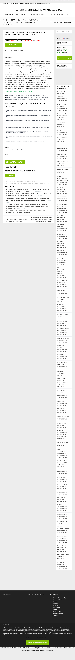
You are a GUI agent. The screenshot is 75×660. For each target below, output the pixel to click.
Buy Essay (56, 605)
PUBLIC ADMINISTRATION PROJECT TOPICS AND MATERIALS (62, 507)
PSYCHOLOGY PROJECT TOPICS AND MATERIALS (62, 499)
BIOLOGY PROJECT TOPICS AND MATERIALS (62, 163)
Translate (68, 38)
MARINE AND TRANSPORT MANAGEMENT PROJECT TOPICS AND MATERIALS (62, 394)
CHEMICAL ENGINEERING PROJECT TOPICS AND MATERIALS (62, 190)
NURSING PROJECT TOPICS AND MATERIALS (63, 444)
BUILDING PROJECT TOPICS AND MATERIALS (63, 171)
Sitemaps (55, 615)
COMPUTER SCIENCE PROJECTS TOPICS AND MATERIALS (62, 227)
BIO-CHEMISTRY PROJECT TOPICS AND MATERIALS (62, 156)
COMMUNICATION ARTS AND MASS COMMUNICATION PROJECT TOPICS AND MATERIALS (62, 208)
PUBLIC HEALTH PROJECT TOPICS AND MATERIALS (62, 516)
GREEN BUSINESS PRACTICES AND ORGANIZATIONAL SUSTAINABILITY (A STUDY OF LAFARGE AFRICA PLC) (27, 95)
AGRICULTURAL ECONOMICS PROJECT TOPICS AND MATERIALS (62, 107)
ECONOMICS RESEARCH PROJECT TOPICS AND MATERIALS (62, 244)
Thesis (55, 609)
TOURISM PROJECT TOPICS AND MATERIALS (63, 556)
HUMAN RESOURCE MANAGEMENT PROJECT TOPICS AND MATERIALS (63, 331)
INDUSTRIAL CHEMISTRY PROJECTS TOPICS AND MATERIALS (62, 348)
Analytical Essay (57, 599)
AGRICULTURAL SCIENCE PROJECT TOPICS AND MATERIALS (62, 116)
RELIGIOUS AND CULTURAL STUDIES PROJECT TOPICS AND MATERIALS (63, 529)
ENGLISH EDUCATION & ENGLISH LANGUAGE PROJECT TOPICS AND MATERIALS (62, 272)
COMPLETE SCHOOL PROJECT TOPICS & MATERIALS (18, 39)
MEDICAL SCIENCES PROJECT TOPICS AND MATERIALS (63, 418)
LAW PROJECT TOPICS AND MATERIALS (61, 373)
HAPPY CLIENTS (45, 14)
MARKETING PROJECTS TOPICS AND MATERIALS (62, 403)
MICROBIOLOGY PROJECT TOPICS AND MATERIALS (62, 425)
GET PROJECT (22, 14)
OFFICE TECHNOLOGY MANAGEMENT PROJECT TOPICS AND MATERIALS (62, 453)
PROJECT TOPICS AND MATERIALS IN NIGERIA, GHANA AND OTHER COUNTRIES (37, 650)
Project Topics (57, 611)
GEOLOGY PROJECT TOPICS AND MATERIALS (63, 299)
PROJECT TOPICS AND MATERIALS (62, 493)
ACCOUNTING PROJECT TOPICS (12, 181)
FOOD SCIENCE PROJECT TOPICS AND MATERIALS (62, 292)
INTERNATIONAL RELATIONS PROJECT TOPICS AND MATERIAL (62, 365)
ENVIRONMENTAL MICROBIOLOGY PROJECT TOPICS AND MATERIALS (62, 283)
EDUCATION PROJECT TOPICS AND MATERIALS (62, 252)
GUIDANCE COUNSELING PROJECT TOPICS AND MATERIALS (62, 307)
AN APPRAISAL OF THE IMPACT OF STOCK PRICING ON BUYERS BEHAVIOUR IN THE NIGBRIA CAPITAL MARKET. (26, 33)
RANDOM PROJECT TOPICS (62, 522)
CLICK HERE (10, 175)
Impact (34, 61)
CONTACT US (62, 14)
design (23, 72)
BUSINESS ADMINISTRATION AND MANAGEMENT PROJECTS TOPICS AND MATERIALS (63, 180)
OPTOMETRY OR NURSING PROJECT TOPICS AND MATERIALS (63, 463)
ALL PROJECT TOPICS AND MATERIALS (61, 125)
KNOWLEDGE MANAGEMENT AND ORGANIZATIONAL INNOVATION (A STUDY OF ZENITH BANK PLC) (25, 99)
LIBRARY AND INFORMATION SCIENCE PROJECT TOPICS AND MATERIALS (62, 382)
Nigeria (16, 63)
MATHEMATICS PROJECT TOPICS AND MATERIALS (62, 410)
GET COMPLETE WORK (13, 45)
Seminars (56, 603)
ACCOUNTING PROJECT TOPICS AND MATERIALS (28, 181)
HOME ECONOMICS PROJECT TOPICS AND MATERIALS (62, 323)
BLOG (68, 14)
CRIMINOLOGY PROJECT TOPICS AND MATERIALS (62, 236)
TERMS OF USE (54, 14)
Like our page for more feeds (35, 594)
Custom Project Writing (59, 598)
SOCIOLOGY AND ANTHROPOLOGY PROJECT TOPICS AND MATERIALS (62, 539)
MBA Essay (56, 607)
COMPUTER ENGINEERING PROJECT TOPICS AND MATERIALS (62, 218)
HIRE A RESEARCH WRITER (33, 14)
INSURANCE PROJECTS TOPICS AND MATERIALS (62, 356)
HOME (6, 14)
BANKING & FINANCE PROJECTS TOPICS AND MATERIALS (62, 147)
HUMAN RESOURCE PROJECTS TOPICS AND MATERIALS (63, 340)
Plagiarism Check (58, 613)
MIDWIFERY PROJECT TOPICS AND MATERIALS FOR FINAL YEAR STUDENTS (62, 434)
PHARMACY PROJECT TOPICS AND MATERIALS (62, 472)
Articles (55, 601)
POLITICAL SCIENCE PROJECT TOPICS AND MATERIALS (63, 486)
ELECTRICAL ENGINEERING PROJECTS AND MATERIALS (61, 261)
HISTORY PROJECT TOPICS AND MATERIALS (62, 316)
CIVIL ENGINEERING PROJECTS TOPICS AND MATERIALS (63, 199)
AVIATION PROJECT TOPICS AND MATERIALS (62, 139)
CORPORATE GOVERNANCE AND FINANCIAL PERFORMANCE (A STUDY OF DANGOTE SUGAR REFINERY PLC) (27, 97)
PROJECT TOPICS (13, 14)
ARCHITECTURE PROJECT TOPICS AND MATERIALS (62, 132)
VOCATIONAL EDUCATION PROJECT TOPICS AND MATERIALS (62, 565)
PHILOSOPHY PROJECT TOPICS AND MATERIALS (62, 479)
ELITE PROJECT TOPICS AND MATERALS (9, 647)
